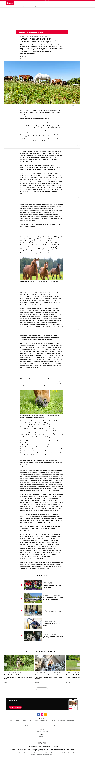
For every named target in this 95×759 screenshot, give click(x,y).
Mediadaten (42, 736)
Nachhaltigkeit (7, 6)
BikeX (25, 752)
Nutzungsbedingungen (32, 725)
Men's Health (60, 752)
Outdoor (75, 752)
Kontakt (14, 725)
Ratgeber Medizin (15, 6)
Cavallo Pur (47, 720)
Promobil (33, 754)
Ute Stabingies (23, 56)
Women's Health (49, 754)
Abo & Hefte (45, 731)
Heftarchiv (38, 731)
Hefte (46, 0)
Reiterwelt (46, 6)
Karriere (69, 725)
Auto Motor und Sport (17, 752)
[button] (42, 82)
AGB (25, 725)
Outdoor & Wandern (39, 720)
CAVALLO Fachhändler (21, 720)
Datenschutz (41, 725)
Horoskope (53, 6)
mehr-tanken (53, 752)
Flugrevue (41, 752)
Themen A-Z (30, 720)
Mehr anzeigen (41, 688)
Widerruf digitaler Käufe (68, 720)
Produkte (49, 0)
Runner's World (40, 754)
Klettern (47, 752)
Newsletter (12, 720)
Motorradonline (67, 752)
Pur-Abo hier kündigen (57, 720)
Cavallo (36, 752)
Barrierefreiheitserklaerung (60, 725)
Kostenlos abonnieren (15, 707)
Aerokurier (8, 752)
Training (22, 6)
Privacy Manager (49, 725)
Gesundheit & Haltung (31, 6)
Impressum (19, 725)
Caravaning (30, 752)
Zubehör (40, 6)
